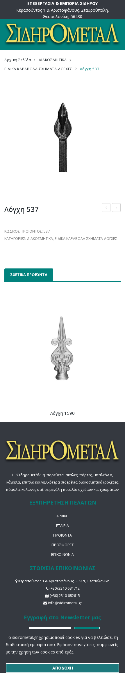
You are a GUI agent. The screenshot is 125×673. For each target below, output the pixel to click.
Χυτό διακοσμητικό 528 (116, 208)
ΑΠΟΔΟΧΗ (62, 668)
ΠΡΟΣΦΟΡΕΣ (62, 544)
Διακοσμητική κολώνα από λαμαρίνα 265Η (106, 208)
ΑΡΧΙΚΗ (62, 516)
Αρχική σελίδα (17, 59)
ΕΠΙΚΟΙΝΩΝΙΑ (62, 554)
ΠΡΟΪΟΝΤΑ (62, 535)
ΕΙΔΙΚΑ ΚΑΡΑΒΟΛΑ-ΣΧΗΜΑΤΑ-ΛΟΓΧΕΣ (38, 68)
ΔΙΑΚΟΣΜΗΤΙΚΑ (53, 59)
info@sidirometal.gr (65, 602)
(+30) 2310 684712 (64, 588)
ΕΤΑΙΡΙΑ (62, 525)
